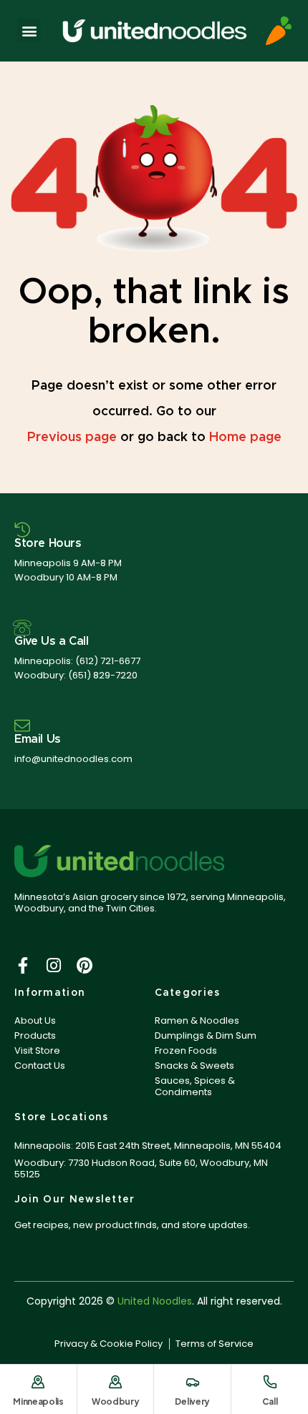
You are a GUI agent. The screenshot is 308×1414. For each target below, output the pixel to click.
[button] (29, 30)
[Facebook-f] (22, 965)
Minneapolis (38, 1401)
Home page (245, 437)
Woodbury (116, 1401)
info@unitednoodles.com (73, 759)
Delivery (192, 1401)
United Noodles (154, 1301)
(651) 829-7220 (103, 675)
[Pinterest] (84, 965)
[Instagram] (53, 965)
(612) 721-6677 (107, 661)
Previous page (72, 437)
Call (270, 1401)
